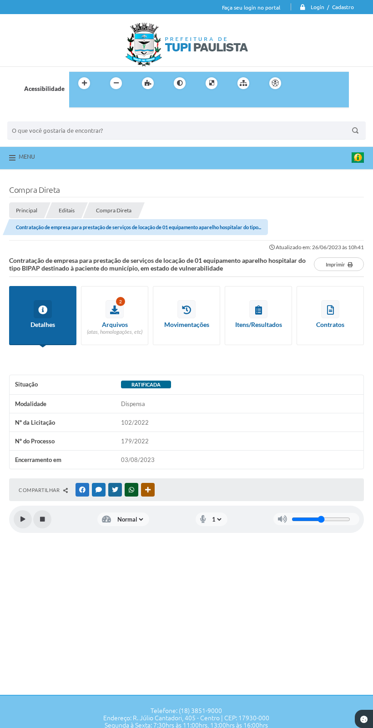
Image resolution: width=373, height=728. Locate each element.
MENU (27, 156)
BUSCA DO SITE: (34, 117)
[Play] (23, 519)
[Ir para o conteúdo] (301, 83)
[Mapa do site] (243, 83)
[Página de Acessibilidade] (275, 83)
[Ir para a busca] (78, 101)
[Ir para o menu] (321, 83)
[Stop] (42, 519)
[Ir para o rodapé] (98, 101)
